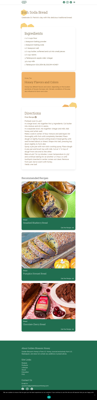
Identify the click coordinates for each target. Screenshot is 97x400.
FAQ (23, 374)
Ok (49, 397)
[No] (95, 395)
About (24, 370)
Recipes (24, 363)
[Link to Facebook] (64, 2)
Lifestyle (25, 367)
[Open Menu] (74, 2)
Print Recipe (29, 117)
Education (25, 372)
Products (25, 365)
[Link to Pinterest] (71, 2)
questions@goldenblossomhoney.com (35, 386)
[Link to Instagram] (67, 2)
